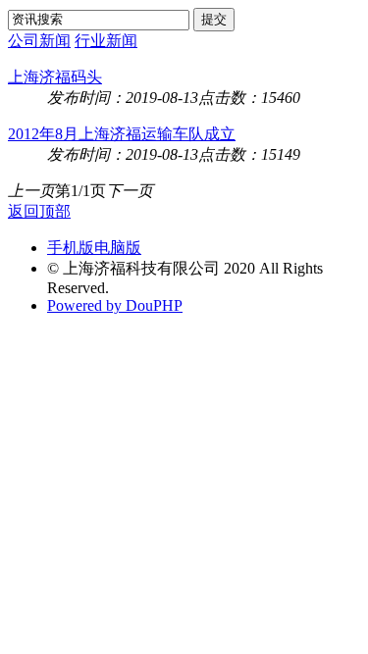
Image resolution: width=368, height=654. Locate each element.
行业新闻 (106, 40)
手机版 (70, 247)
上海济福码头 (55, 77)
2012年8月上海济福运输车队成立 (122, 134)
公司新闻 (39, 40)
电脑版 (117, 247)
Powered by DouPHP (115, 305)
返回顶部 (39, 211)
